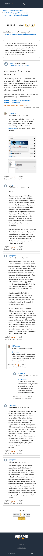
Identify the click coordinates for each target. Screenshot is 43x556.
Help (21, 545)
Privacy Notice (21, 544)
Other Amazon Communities (21, 548)
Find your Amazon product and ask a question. (20, 34)
